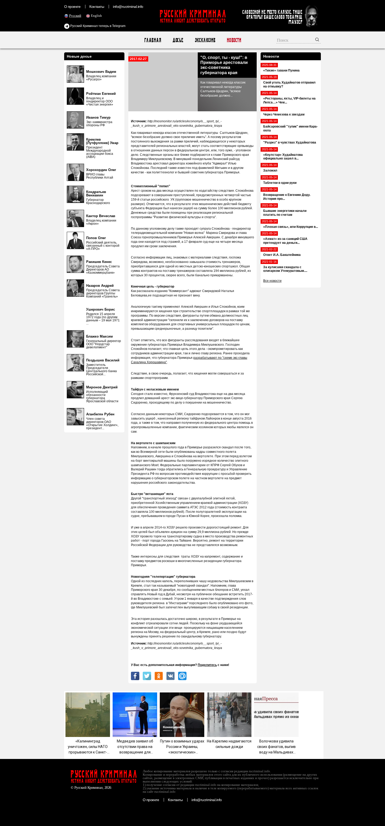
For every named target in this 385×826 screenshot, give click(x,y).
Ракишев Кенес (99, 262)
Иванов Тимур (98, 117)
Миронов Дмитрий (102, 387)
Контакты (96, 6)
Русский (75, 16)
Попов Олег (96, 238)
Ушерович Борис (100, 309)
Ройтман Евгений (101, 94)
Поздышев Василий (102, 360)
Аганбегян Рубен (100, 414)
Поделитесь (207, 665)
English (96, 16)
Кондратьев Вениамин (96, 193)
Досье (177, 40)
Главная (152, 40)
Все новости (272, 281)
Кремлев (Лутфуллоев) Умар (102, 141)
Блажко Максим (99, 336)
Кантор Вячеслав (100, 216)
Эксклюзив (205, 40)
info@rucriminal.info (128, 6)
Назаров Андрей (100, 286)
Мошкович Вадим (101, 72)
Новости (234, 40)
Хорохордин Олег (101, 170)
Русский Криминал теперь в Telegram (97, 26)
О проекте (72, 6)
